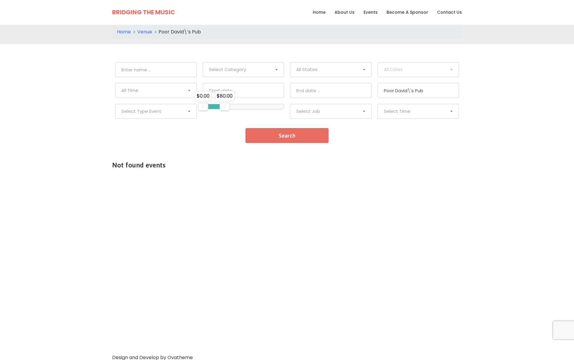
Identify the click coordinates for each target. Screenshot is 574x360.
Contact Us (449, 12)
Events (371, 12)
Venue (144, 31)
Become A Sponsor (407, 12)
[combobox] (243, 69)
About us (345, 12)
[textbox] (243, 69)
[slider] (203, 106)
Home (319, 12)
